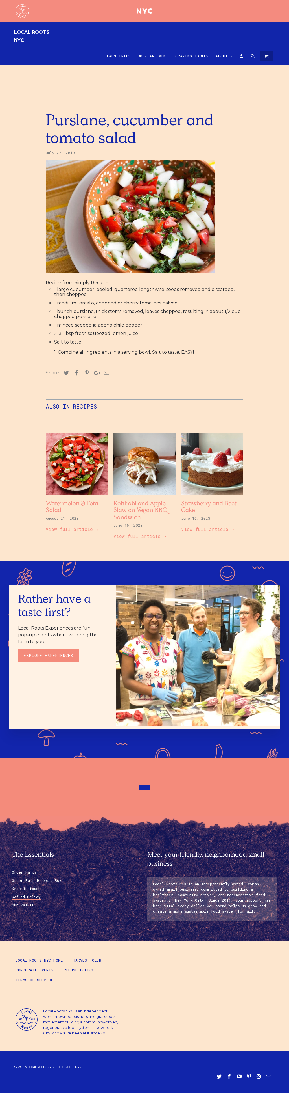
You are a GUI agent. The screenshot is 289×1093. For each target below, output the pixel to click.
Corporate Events (35, 970)
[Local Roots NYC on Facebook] (230, 1076)
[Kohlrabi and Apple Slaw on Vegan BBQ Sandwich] (144, 496)
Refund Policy (26, 896)
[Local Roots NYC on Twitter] (220, 1076)
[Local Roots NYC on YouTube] (240, 1076)
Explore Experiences (48, 655)
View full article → (72, 529)
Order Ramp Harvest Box (37, 880)
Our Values (23, 905)
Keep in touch (26, 888)
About (224, 56)
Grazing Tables (192, 56)
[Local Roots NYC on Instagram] (259, 1076)
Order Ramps (24, 872)
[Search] (253, 57)
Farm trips (119, 56)
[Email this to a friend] (105, 373)
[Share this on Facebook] (75, 373)
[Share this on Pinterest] (85, 373)
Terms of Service (34, 979)
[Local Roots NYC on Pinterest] (249, 1076)
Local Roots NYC (31, 36)
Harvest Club (87, 960)
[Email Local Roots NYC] (269, 1076)
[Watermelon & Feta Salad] (77, 496)
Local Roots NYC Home (39, 960)
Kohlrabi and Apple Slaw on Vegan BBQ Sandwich (140, 511)
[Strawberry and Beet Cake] (212, 496)
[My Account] (242, 57)
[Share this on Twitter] (65, 373)
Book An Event (153, 56)
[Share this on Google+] (95, 373)
